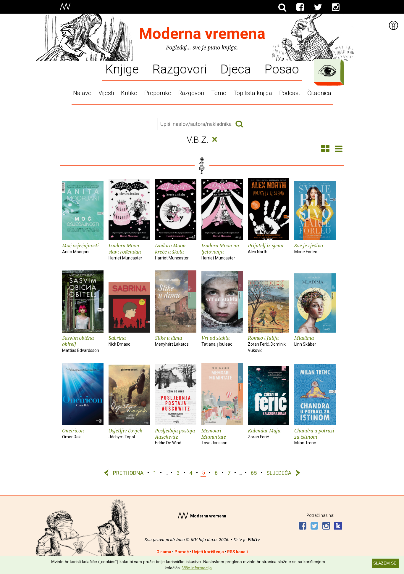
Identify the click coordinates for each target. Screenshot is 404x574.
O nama (163, 551)
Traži (239, 124)
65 (254, 472)
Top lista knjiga (252, 93)
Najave (82, 93)
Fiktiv (254, 539)
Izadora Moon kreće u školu (172, 251)
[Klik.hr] (338, 526)
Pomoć (181, 551)
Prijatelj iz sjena (265, 248)
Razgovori (179, 69)
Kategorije (327, 71)
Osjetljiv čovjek (125, 433)
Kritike (129, 93)
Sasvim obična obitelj (80, 344)
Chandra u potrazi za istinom (314, 436)
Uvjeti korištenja (208, 551)
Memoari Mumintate (214, 436)
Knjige (122, 69)
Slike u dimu (172, 341)
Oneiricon (73, 433)
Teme (218, 93)
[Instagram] (335, 7)
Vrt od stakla (216, 341)
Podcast (289, 93)
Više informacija (197, 567)
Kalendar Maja (264, 433)
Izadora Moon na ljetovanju (220, 251)
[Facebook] (300, 7)
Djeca (235, 69)
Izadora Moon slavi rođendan (125, 251)
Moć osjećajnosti (80, 248)
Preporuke (157, 93)
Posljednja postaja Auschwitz (175, 436)
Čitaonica (319, 93)
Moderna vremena (202, 34)
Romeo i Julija (267, 344)
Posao (281, 69)
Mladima (305, 341)
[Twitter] (318, 7)
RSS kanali (237, 551)
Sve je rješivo (308, 248)
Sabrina (119, 341)
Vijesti (106, 93)
